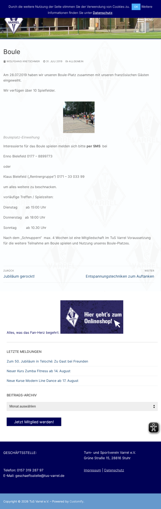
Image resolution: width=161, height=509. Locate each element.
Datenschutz (114, 470)
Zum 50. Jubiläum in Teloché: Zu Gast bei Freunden (47, 361)
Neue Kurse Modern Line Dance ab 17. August (42, 380)
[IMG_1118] (79, 132)
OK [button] (136, 6)
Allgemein (76, 61)
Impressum (92, 470)
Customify (76, 501)
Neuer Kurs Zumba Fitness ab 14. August (38, 371)
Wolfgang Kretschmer (23, 61)
